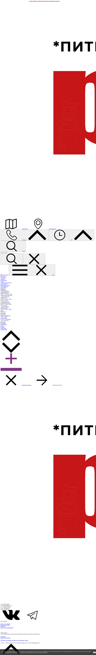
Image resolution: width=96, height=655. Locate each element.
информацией (45, 651)
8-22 (71, 239)
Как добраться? (52, 228)
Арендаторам (4, 284)
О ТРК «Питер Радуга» (6, 282)
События (3, 279)
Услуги (2, 281)
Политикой (66, 651)
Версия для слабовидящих (7, 627)
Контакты (24, 239)
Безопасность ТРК (5, 285)
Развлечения (4, 280)
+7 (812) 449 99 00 (5, 291)
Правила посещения (5, 624)
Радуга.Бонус (5, 275)
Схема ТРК (25, 228)
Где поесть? (3, 277)
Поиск (23, 251)
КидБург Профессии (5, 315)
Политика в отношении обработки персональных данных (14, 640)
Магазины (3, 276)
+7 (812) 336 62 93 (5, 296)
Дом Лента (3, 313)
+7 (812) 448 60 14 (5, 306)
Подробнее (3, 636)
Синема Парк (4, 318)
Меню (53, 275)
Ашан (2, 310)
